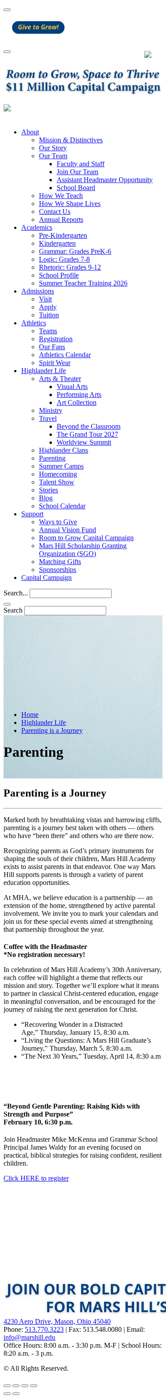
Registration (56, 339)
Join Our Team (77, 171)
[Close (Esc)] (7, 1385)
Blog (46, 498)
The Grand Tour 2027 (87, 434)
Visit (45, 299)
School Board (76, 187)
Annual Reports (61, 219)
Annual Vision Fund (67, 530)
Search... (16, 593)
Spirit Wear (54, 362)
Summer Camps (61, 466)
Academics (36, 227)
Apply (48, 307)
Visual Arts (72, 386)
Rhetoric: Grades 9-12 (70, 267)
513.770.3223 (44, 1329)
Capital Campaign (46, 577)
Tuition (49, 315)
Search (13, 610)
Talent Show (56, 482)
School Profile (59, 275)
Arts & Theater (60, 378)
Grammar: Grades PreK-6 (75, 251)
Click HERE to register (36, 1178)
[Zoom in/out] (33, 1385)
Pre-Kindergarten (63, 235)
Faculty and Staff (80, 164)
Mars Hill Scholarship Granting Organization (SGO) (83, 549)
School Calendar (62, 506)
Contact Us (54, 211)
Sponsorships (57, 569)
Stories (48, 490)
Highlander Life (43, 370)
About (30, 132)
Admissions (37, 291)
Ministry (50, 410)
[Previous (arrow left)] (7, 1393)
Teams (48, 331)
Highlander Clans (63, 450)
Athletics (33, 323)
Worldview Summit (84, 442)
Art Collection (77, 402)
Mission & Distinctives (71, 140)
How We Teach (61, 195)
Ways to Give (58, 522)
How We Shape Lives (69, 203)
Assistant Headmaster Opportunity (105, 179)
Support (32, 514)
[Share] (15, 1385)
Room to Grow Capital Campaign (86, 537)
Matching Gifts (60, 561)
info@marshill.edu (29, 1337)
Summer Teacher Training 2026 (83, 283)
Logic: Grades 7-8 (64, 259)
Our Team (53, 156)
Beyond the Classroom (88, 426)
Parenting (52, 458)
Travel (48, 418)
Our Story (53, 148)
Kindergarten (57, 243)
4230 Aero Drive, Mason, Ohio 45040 (57, 1321)
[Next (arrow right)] (15, 1393)
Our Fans (52, 347)
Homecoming (58, 474)
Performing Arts (79, 394)
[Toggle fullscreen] (24, 1385)
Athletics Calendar (65, 354)
